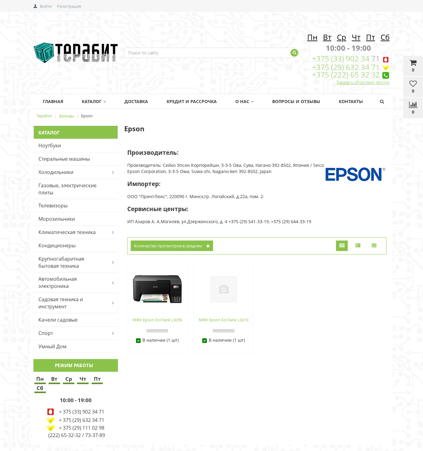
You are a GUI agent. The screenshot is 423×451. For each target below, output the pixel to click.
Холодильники (55, 172)
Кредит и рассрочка (192, 101)
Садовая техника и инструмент (60, 303)
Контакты (351, 101)
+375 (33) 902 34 (341, 58)
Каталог (92, 101)
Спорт (45, 333)
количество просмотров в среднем (168, 246)
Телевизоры (53, 205)
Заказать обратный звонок (363, 82)
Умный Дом (52, 346)
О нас (242, 101)
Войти (46, 6)
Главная (53, 101)
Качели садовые (58, 319)
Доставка (136, 101)
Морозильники (56, 218)
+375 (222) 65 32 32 (346, 74)
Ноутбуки (49, 145)
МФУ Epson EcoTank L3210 (223, 320)
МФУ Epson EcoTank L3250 (157, 320)
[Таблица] (374, 246)
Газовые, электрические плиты (67, 189)
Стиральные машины (64, 158)
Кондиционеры (57, 245)
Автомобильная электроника (57, 282)
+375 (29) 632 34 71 (346, 67)
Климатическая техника (67, 232)
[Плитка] (342, 246)
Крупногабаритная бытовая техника (61, 262)
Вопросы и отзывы (296, 101)
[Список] (358, 246)
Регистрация (69, 6)
